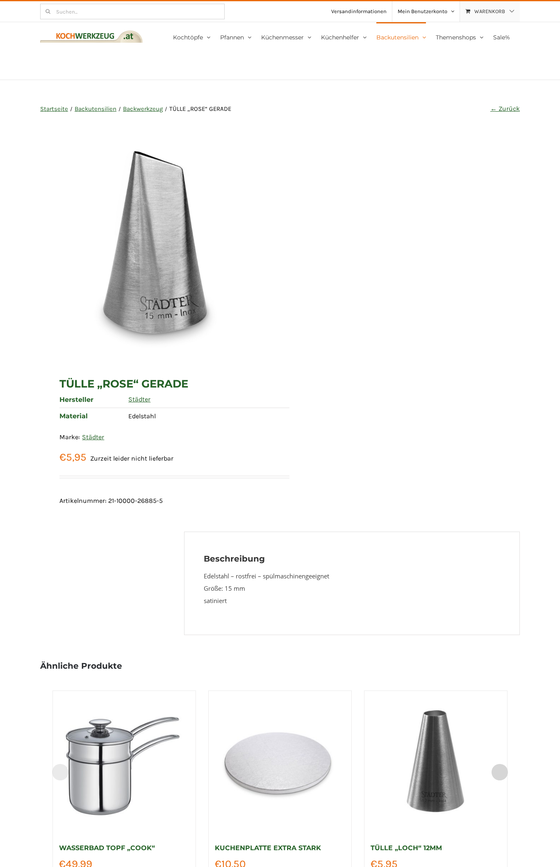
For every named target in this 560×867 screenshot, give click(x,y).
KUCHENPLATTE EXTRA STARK (268, 848)
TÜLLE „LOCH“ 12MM (406, 848)
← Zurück (505, 108)
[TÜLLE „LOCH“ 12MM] (435, 762)
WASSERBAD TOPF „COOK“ (107, 848)
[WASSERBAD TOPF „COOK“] (124, 762)
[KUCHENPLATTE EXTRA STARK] (280, 762)
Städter (139, 399)
